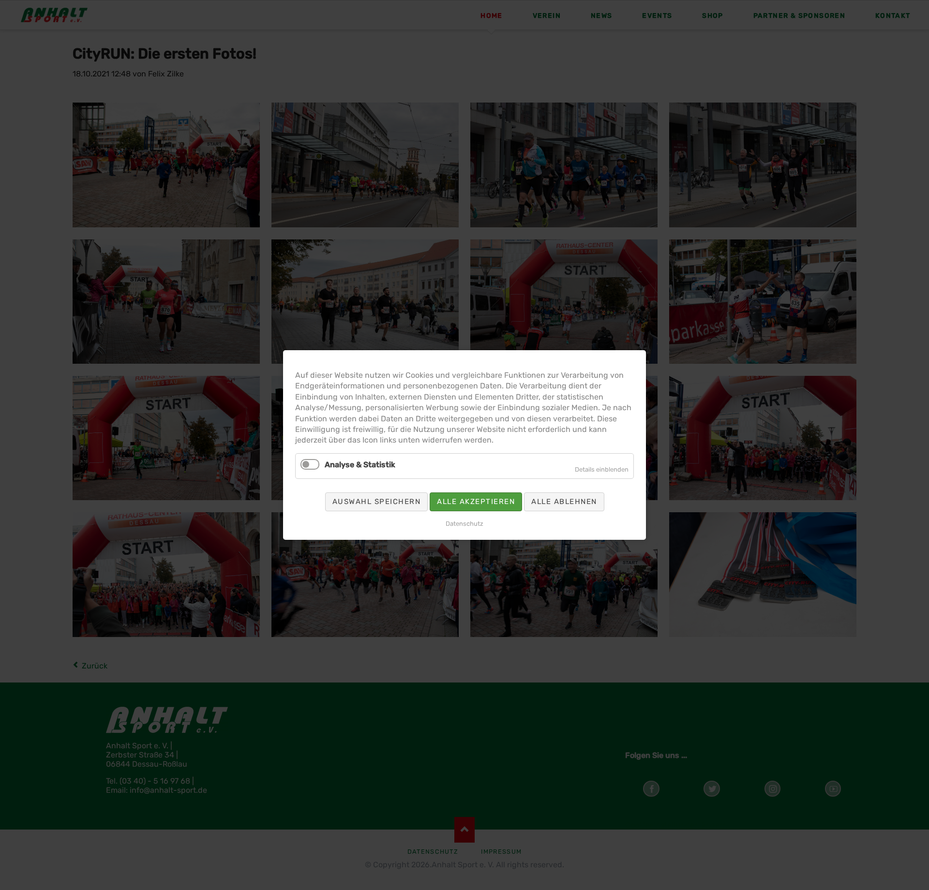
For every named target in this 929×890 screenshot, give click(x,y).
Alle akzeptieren (476, 501)
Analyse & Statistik (360, 464)
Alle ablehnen (564, 501)
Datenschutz (464, 523)
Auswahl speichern (376, 501)
